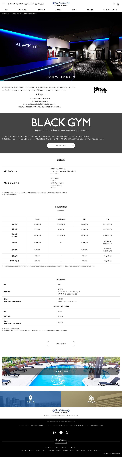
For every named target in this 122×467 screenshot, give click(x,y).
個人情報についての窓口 (37, 425)
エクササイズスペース (10, 171)
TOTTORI (65, 450)
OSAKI (43, 450)
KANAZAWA (97, 450)
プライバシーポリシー (24, 425)
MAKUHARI (61, 448)
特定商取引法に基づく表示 (96, 425)
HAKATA (72, 450)
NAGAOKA (31, 450)
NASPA (38, 450)
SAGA (77, 450)
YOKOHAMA (50, 450)
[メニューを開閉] (4, 4)
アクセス (30, 401)
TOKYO (48, 448)
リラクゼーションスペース (12, 183)
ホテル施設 (19, 13)
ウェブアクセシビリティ (59, 425)
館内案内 (91, 401)
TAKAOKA (58, 450)
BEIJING (83, 450)
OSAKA (73, 448)
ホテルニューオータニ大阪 (8, 13)
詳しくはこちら (61, 145)
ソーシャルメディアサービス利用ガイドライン (78, 425)
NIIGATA (89, 450)
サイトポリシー (48, 425)
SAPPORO (24, 450)
